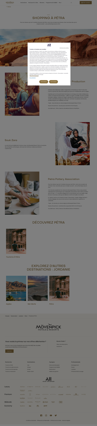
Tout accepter (53, 81)
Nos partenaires (33, 77)
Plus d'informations (34, 75)
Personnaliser (44, 81)
